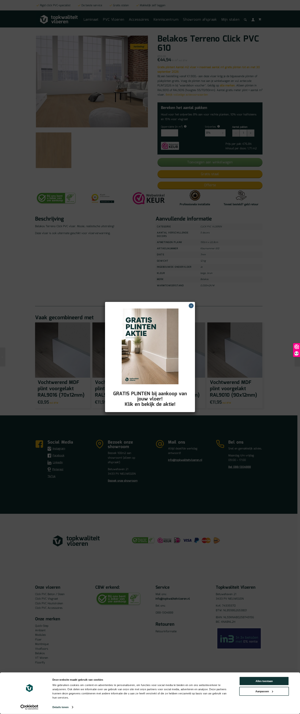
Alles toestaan (264, 681)
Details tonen (60, 707)
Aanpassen (262, 691)
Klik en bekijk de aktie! (150, 404)
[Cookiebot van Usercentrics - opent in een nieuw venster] (29, 707)
